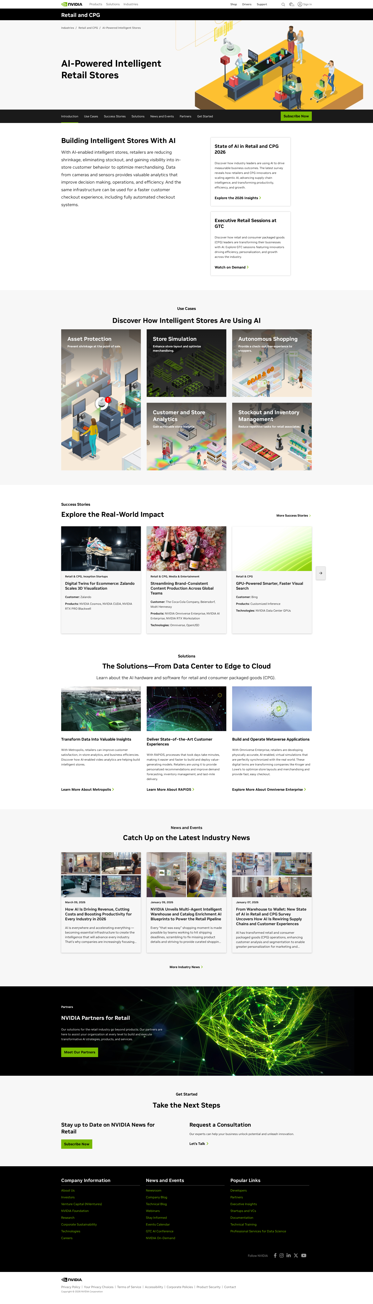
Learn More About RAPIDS (169, 789)
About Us (68, 1190)
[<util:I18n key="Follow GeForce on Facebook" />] (275, 1255)
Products (95, 4)
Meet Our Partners (79, 1052)
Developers (238, 1190)
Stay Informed (156, 1217)
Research (68, 1217)
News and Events (162, 116)
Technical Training (243, 1224)
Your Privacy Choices (98, 1287)
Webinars (153, 1211)
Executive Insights (243, 1204)
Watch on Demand (231, 267)
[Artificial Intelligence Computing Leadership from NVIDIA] (72, 4)
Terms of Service (129, 1287)
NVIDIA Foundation (75, 1211)
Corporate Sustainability (79, 1224)
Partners (185, 116)
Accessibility (154, 1287)
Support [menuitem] (262, 4)
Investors (68, 1197)
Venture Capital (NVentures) (81, 1204)
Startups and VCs (243, 1211)
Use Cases (91, 116)
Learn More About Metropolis (86, 789)
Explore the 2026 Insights (237, 198)
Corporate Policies (180, 1287)
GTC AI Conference (159, 1231)
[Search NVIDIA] (283, 3)
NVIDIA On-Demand (160, 1238)
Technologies (70, 1231)
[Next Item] (320, 573)
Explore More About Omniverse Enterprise (268, 789)
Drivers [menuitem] (246, 4)
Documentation (241, 1217)
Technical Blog (156, 1204)
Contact (230, 1287)
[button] (291, 5)
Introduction (69, 116)
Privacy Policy (70, 1287)
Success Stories (115, 116)
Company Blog (156, 1197)
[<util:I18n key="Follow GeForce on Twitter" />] (296, 1255)
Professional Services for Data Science (258, 1231)
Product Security (208, 1287)
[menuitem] (95, 4)
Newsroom (153, 1190)
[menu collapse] (143, 4)
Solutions (113, 4)
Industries (131, 4)
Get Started (205, 116)
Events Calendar (158, 1224)
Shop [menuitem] (233, 4)
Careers (66, 1238)
